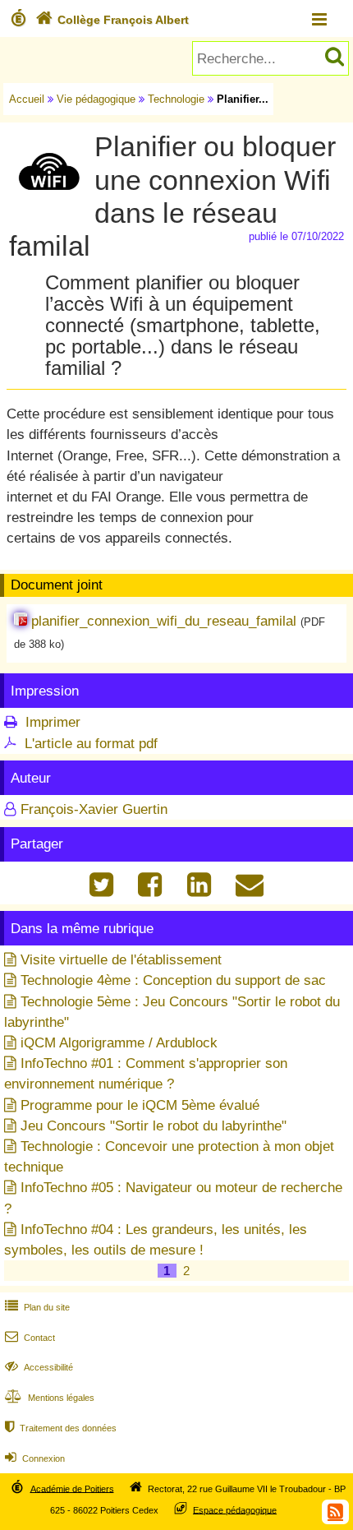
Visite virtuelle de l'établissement (121, 960)
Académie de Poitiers (72, 1488)
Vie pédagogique (96, 99)
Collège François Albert (112, 19)
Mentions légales (49, 1398)
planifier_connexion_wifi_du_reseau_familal (163, 621)
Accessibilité (39, 1367)
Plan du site (37, 1307)
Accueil (26, 99)
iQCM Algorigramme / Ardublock (119, 1043)
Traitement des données (61, 1428)
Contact (30, 1338)
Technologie (176, 99)
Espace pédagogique (235, 1509)
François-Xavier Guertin (94, 809)
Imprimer (52, 722)
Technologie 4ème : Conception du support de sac (173, 980)
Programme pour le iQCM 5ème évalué (140, 1105)
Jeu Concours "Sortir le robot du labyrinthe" (154, 1126)
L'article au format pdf (91, 743)
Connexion (35, 1458)
